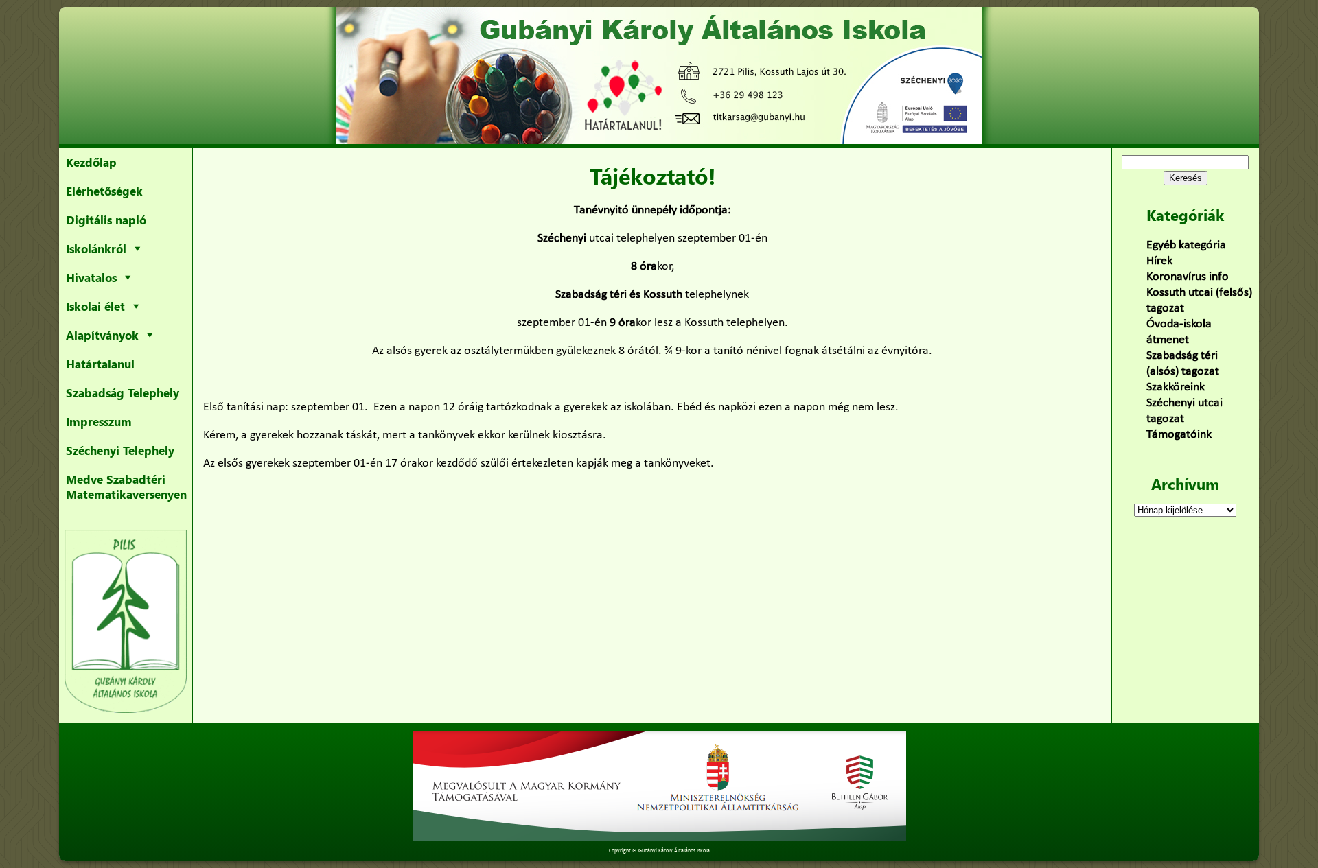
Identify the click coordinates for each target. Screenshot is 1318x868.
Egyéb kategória (1186, 245)
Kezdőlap (91, 161)
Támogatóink (1179, 434)
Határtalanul (100, 363)
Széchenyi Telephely (120, 450)
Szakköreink (1175, 387)
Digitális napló (106, 219)
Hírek (1159, 261)
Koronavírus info (1187, 276)
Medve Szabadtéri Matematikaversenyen (126, 486)
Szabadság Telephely (122, 392)
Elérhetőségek (104, 190)
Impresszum (99, 421)
